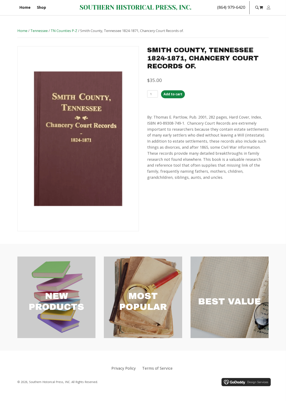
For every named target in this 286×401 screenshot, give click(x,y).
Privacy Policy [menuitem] (123, 368)
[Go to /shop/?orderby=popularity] (143, 297)
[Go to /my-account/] (269, 8)
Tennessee (39, 30)
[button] (257, 7)
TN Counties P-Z (64, 30)
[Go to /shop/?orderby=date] (56, 297)
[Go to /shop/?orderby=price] (230, 297)
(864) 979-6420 (231, 7)
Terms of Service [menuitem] (157, 368)
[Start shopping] (261, 7)
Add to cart (173, 94)
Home (22, 30)
